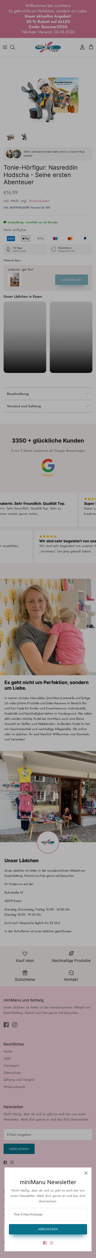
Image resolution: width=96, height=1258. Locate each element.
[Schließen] (86, 1173)
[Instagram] (51, 1243)
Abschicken (48, 1229)
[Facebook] (44, 1243)
